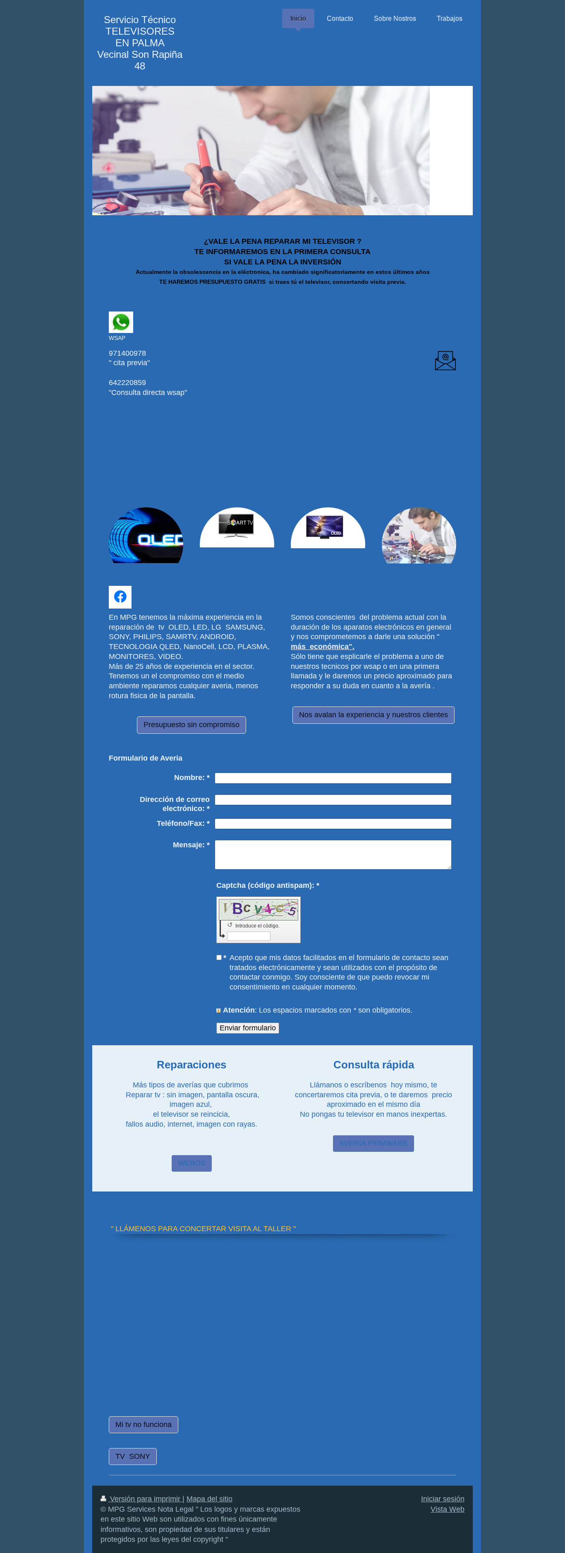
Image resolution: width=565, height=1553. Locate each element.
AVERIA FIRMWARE (373, 1143)
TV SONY (132, 1456)
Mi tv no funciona (143, 1424)
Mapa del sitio (209, 1499)
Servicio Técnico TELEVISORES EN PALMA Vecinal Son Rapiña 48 (139, 42)
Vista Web (447, 1509)
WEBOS (192, 1163)
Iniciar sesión (442, 1499)
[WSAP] (121, 322)
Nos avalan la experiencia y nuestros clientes (373, 715)
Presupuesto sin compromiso (191, 725)
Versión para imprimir (145, 1499)
